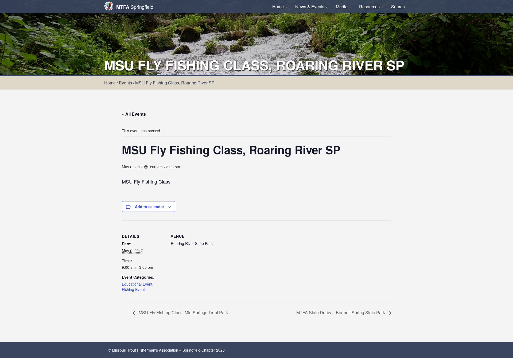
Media (342, 6)
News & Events (309, 6)
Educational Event (137, 284)
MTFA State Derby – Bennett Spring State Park (341, 312)
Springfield (134, 6)
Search (398, 6)
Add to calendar (149, 206)
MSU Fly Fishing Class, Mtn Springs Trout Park (183, 312)
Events (125, 83)
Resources (369, 6)
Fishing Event (133, 289)
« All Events (134, 114)
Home (278, 6)
